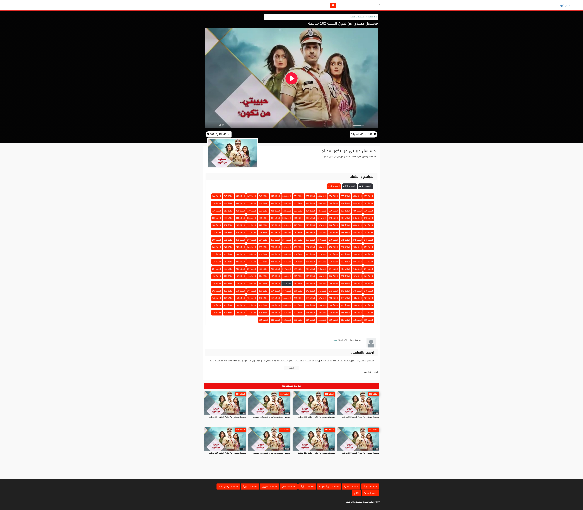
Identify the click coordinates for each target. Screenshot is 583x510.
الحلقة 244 (357, 254)
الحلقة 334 (263, 203)
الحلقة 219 (228, 262)
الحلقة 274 (216, 233)
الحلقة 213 (322, 269)
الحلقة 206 (240, 269)
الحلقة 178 (240, 283)
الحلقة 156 (310, 298)
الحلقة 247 (228, 247)
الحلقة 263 (251, 240)
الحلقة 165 (251, 291)
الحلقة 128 (310, 313)
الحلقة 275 (228, 233)
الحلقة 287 (368, 233)
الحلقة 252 (287, 247)
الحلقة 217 (368, 269)
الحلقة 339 (322, 203)
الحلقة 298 (333, 225)
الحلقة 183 (298, 283)
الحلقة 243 (345, 254)
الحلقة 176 (216, 283)
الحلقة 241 (322, 254)
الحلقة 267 (298, 240)
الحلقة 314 (357, 218)
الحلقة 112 (287, 320)
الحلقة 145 (345, 305)
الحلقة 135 (228, 305)
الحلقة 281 (298, 233)
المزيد (291, 368)
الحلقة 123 (251, 313)
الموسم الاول (334, 186)
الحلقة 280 (287, 233)
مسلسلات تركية (307, 486)
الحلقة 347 (251, 196)
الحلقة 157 (322, 298)
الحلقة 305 (251, 218)
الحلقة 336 (287, 203)
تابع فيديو (566, 5)
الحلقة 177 (228, 283)
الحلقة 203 (368, 276)
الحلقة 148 (216, 298)
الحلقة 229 (345, 262)
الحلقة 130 (333, 313)
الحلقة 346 (240, 196)
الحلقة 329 (368, 211)
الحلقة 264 (263, 240)
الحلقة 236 (263, 254)
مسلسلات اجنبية (250, 486)
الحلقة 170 (310, 291)
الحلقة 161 (368, 298)
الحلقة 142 (310, 305)
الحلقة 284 (333, 233)
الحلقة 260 (216, 240)
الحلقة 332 (240, 203)
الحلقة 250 (263, 247)
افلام (356, 493)
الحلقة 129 (322, 313)
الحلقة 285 (345, 233)
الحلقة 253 (298, 247)
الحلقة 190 (216, 276)
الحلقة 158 (333, 298)
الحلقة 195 (275, 276)
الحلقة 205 (228, 269)
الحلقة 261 (228, 240)
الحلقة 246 (216, 247)
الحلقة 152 (263, 298)
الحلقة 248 (240, 247)
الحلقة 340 (333, 203)
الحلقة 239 (298, 254)
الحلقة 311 (322, 218)
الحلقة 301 (368, 225)
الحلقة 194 (263, 276)
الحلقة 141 (298, 305)
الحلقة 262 (240, 240)
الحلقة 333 (251, 203)
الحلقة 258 (357, 247)
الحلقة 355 (345, 196)
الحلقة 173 (345, 291)
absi (335, 340)
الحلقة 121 (228, 313)
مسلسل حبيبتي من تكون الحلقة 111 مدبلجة (316, 417)
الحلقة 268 (310, 240)
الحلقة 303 (228, 218)
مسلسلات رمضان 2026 (228, 486)
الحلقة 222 (263, 262)
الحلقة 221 (251, 262)
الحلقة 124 (263, 313)
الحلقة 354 (333, 196)
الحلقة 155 (298, 298)
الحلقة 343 (368, 203)
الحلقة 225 (298, 262)
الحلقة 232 (216, 254)
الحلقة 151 (251, 298)
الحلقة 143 (322, 305)
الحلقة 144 (333, 305)
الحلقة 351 (298, 196)
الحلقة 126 (287, 313)
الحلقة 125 (275, 313)
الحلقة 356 (357, 196)
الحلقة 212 (310, 269)
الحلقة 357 (368, 196)
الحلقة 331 (228, 203)
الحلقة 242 (333, 254)
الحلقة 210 (287, 269)
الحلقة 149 (228, 298)
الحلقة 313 (345, 218)
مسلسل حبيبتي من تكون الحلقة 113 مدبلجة (360, 453)
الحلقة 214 (333, 269)
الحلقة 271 (345, 240)
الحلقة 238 (287, 254)
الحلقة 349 (275, 196)
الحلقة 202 (357, 276)
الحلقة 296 (310, 225)
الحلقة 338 (310, 203)
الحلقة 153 (275, 298)
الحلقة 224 (287, 262)
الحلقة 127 (298, 313)
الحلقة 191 (228, 276)
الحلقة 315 (368, 218)
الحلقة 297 (322, 225)
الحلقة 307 (275, 218)
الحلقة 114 (310, 320)
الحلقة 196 (287, 276)
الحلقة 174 (357, 291)
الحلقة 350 (287, 196)
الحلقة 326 (333, 211)
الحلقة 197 (298, 276)
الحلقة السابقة (361, 134)
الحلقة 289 (228, 225)
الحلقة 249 (251, 247)
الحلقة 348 (263, 196)
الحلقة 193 (251, 276)
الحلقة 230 (357, 262)
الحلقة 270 (333, 240)
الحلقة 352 (310, 196)
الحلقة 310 (310, 218)
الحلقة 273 (368, 240)
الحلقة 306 (263, 218)
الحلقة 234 (240, 254)
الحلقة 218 (216, 262)
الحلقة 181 (275, 283)
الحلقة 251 (275, 247)
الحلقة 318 (240, 211)
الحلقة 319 (251, 211)
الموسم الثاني (349, 186)
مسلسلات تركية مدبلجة (329, 486)
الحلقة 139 (275, 305)
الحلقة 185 (322, 283)
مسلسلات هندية (357, 17)
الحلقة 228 (333, 262)
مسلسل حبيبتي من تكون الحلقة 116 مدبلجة (227, 453)
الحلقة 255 (322, 247)
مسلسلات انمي (288, 486)
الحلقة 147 (368, 305)
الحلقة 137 (251, 305)
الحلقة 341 (345, 203)
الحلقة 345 (228, 196)
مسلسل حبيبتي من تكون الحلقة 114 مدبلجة (227, 417)
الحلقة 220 (240, 262)
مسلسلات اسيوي (269, 486)
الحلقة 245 (368, 254)
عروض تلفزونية (370, 493)
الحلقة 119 (368, 320)
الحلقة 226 (310, 262)
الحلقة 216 (357, 269)
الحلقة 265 (275, 240)
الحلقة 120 (216, 313)
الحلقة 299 (345, 225)
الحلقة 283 (322, 233)
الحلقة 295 (298, 225)
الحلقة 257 (345, 247)
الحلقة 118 (357, 320)
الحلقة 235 (251, 254)
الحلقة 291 (251, 225)
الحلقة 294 (287, 225)
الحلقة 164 (240, 291)
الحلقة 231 (368, 262)
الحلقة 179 (251, 283)
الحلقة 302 (216, 218)
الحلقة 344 (216, 196)
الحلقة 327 (345, 211)
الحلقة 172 (333, 291)
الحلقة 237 (275, 254)
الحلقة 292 (263, 225)
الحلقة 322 (287, 211)
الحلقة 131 (345, 313)
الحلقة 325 (322, 211)
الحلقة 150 (240, 298)
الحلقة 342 (357, 203)
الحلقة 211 (298, 269)
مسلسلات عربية (370, 486)
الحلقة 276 (240, 233)
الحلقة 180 (263, 283)
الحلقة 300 (357, 225)
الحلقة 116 (333, 320)
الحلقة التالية (219, 134)
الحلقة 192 (240, 276)
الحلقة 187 (345, 283)
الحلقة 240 (310, 254)
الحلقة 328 (357, 211)
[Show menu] (577, 5)
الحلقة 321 (275, 211)
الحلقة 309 (298, 218)
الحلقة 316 (216, 211)
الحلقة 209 (275, 269)
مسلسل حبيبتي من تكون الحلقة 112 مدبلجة (360, 417)
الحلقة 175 (368, 291)
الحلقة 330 (216, 203)
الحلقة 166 (263, 291)
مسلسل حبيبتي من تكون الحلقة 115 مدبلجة (271, 453)
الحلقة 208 (263, 269)
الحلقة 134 (216, 305)
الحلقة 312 (333, 218)
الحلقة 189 (368, 283)
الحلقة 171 (322, 291)
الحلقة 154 (287, 298)
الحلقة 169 (298, 291)
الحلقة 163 (228, 291)
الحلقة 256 (333, 247)
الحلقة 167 (275, 291)
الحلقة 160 (357, 298)
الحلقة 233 (228, 254)
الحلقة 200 (333, 276)
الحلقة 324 (310, 211)
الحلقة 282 (310, 233)
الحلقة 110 (263, 320)
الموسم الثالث (365, 186)
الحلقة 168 (287, 291)
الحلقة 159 (345, 298)
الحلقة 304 (240, 218)
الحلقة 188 (357, 283)
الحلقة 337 (298, 203)
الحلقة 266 (287, 240)
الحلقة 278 (263, 233)
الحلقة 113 (298, 320)
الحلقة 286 (357, 233)
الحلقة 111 (275, 320)
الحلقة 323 (298, 211)
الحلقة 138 (263, 305)
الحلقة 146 (357, 305)
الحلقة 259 (368, 247)
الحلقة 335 (275, 203)
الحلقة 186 (333, 283)
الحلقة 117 (345, 320)
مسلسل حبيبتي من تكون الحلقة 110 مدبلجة (271, 417)
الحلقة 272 (357, 240)
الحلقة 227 (322, 262)
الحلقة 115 (322, 320)
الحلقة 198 (310, 276)
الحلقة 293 (275, 225)
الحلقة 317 (228, 211)
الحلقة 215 (345, 269)
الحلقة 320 (263, 211)
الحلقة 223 (275, 262)
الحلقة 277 (251, 233)
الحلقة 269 (322, 240)
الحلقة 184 (310, 283)
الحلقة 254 (310, 247)
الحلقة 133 (368, 313)
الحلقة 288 (216, 225)
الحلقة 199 (322, 276)
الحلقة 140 (287, 305)
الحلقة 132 (357, 313)
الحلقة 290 (240, 225)
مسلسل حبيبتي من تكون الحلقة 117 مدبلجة (316, 453)
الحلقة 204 (216, 269)
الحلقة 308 (287, 218)
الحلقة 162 (216, 291)
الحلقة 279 (275, 233)
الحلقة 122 (240, 313)
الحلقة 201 (345, 276)
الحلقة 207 (251, 269)
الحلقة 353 (322, 196)
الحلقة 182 (287, 283)
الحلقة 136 (240, 305)
